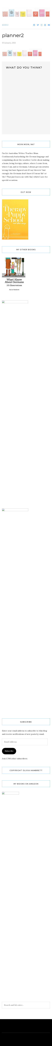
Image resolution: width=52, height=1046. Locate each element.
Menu (5, 25)
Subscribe (9, 751)
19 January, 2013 (9, 43)
